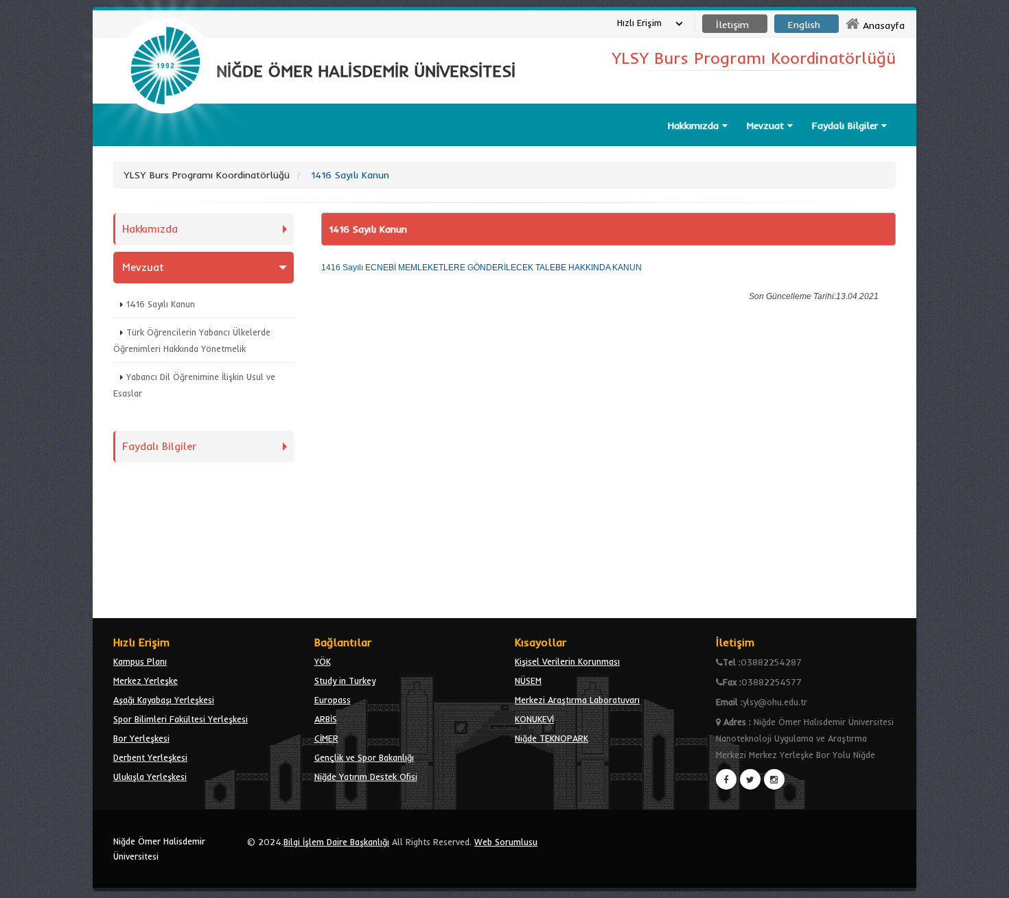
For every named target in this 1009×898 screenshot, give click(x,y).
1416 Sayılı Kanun (160, 303)
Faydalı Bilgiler (159, 446)
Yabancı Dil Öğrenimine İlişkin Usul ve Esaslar (194, 385)
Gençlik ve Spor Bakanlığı (364, 757)
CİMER (326, 738)
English (804, 25)
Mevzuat (143, 267)
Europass (332, 699)
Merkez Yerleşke (145, 680)
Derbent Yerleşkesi (150, 757)
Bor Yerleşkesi (141, 738)
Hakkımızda (150, 228)
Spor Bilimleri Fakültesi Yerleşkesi (180, 718)
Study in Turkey (344, 680)
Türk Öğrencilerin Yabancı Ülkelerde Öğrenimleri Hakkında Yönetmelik (191, 340)
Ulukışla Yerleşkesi (150, 776)
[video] (165, 145)
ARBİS (325, 718)
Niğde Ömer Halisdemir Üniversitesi (159, 849)
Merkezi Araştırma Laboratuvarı (577, 699)
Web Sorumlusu (505, 841)
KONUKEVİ (534, 718)
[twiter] (750, 779)
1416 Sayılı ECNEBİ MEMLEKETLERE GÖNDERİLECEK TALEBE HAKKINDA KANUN (481, 267)
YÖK (322, 661)
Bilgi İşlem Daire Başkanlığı (336, 841)
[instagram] (774, 779)
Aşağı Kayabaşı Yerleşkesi (163, 699)
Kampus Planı (140, 661)
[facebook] (726, 779)
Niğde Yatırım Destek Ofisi (365, 776)
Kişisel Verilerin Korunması (567, 661)
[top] (985, 881)
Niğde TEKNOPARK (551, 738)
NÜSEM (528, 680)
